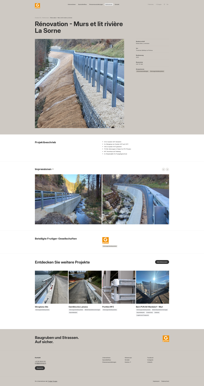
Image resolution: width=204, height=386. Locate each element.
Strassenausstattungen (96, 4)
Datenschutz (165, 381)
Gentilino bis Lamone (78, 307)
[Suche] (164, 4)
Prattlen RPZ (108, 307)
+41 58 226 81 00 (40, 361)
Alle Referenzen (162, 262)
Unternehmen (72, 4)
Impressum (156, 381)
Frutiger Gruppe (52, 381)
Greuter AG (38, 17)
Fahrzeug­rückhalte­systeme (157, 71)
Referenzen (109, 4)
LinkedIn (149, 362)
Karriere (151, 4)
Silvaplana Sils (41, 307)
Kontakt (117, 4)
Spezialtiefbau (82, 4)
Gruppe (159, 4)
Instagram (150, 360)
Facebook (150, 357)
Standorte (40, 368)
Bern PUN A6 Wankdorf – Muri (149, 307)
